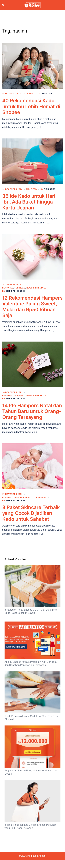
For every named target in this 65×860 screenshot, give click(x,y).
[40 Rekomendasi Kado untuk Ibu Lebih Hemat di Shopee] (32, 65)
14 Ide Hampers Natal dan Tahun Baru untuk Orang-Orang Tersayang (32, 411)
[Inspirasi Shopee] (32, 5)
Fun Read (29, 94)
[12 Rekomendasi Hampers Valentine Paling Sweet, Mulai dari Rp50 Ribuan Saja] (32, 256)
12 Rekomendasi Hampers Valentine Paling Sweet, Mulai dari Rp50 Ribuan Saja (32, 306)
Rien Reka (48, 94)
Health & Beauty (24, 497)
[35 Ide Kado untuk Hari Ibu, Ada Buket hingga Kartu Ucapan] (32, 161)
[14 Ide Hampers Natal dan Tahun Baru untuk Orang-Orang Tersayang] (32, 364)
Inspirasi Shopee (15, 291)
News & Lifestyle (36, 288)
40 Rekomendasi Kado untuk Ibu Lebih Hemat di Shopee (31, 106)
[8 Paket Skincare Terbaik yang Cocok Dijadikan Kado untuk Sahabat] (32, 466)
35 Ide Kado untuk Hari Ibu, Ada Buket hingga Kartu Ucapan (28, 202)
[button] (3, 5)
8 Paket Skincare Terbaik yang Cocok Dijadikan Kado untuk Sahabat (31, 513)
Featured (7, 288)
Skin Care (40, 497)
